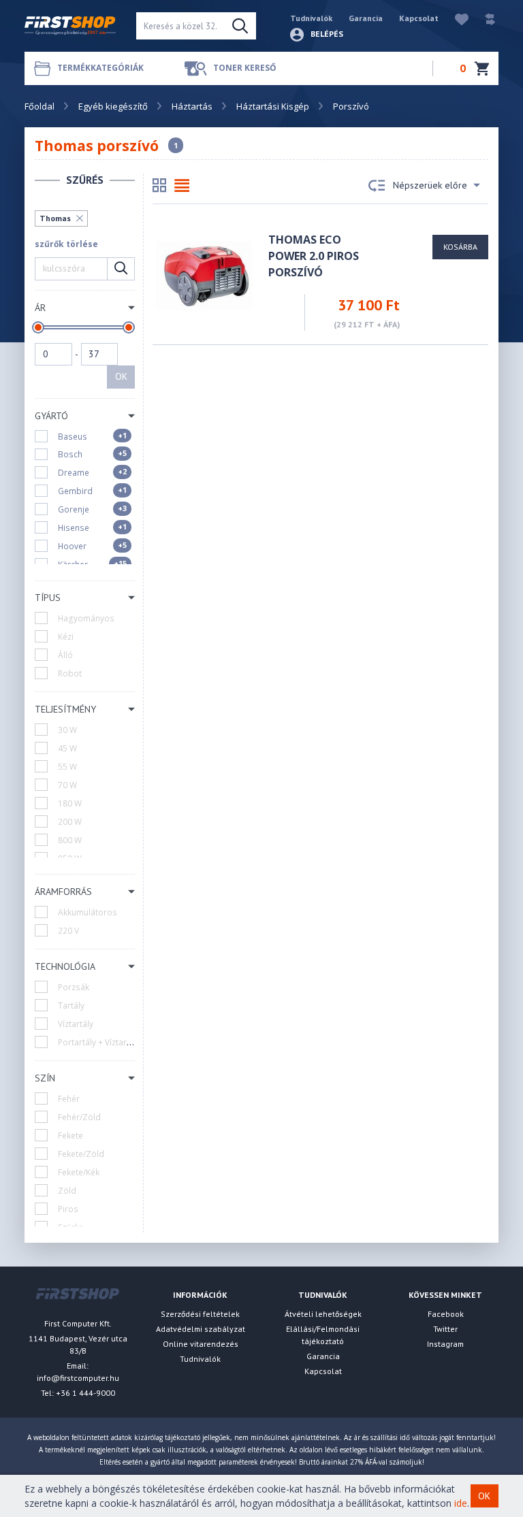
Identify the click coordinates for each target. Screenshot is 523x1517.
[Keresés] (240, 25)
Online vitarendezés (200, 1344)
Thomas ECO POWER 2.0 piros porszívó (313, 256)
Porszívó (351, 106)
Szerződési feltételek (200, 1314)
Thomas (55, 218)
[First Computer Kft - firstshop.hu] (70, 25)
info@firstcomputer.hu (78, 1378)
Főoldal (39, 106)
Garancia (366, 18)
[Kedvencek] (455, 18)
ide (460, 1503)
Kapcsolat (419, 18)
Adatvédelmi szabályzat (200, 1329)
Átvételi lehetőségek (323, 1314)
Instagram (445, 1344)
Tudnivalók (311, 18)
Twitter (445, 1329)
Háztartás (192, 106)
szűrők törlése (66, 244)
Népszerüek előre (430, 185)
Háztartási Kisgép (272, 106)
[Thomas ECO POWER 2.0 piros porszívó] (204, 274)
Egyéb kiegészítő (113, 106)
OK (121, 376)
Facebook (446, 1314)
